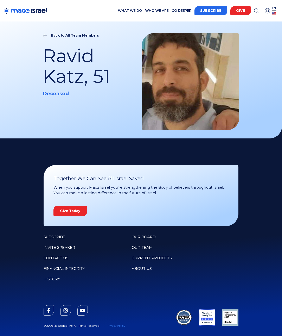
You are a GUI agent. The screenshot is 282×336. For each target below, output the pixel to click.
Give (240, 11)
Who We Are (157, 11)
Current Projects (152, 258)
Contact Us (56, 258)
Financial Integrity (64, 268)
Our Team (142, 247)
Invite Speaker (59, 247)
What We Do (130, 11)
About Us (142, 268)
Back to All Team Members (75, 35)
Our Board (144, 237)
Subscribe (211, 11)
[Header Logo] (25, 10)
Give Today (70, 211)
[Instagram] (65, 310)
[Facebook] (49, 310)
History (52, 279)
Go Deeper (181, 11)
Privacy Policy (116, 325)
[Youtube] (82, 310)
